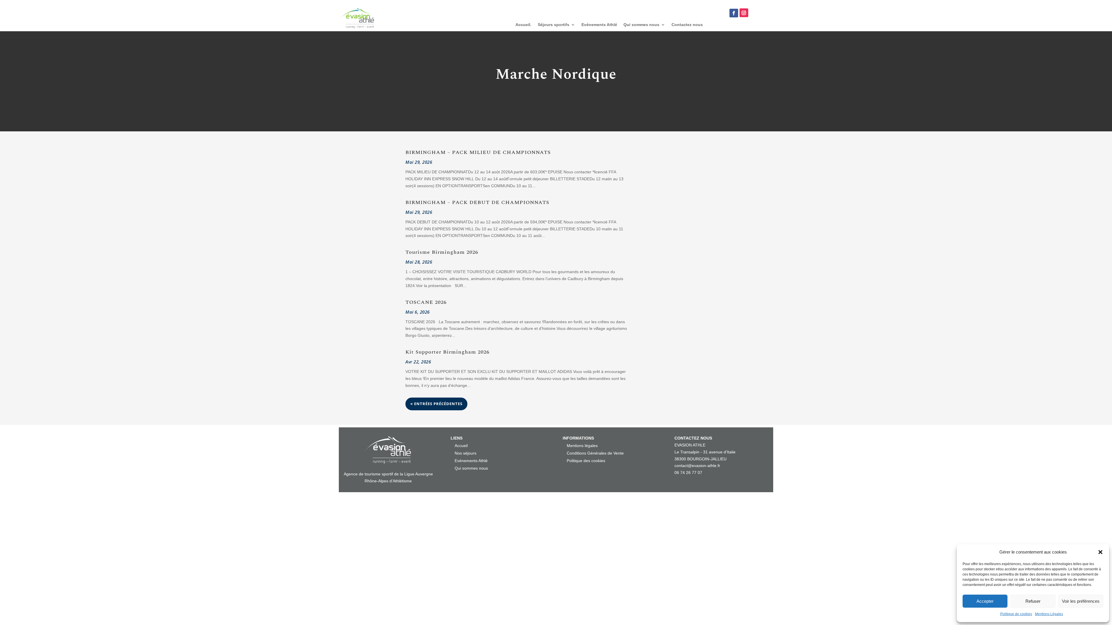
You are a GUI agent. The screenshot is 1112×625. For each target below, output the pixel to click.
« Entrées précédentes (436, 403)
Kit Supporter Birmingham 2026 (447, 352)
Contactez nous (687, 25)
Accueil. (523, 25)
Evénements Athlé (599, 25)
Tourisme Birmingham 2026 (441, 252)
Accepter (985, 601)
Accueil (461, 445)
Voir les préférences (1081, 601)
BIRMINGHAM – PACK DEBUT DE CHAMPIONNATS (477, 202)
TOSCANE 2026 (426, 302)
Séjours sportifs (553, 25)
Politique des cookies (586, 460)
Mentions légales (582, 445)
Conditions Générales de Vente (595, 453)
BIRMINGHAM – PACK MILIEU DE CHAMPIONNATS (478, 152)
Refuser (1032, 601)
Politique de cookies (1016, 614)
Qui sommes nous (641, 25)
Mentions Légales (1049, 614)
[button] (1100, 552)
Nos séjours (465, 453)
